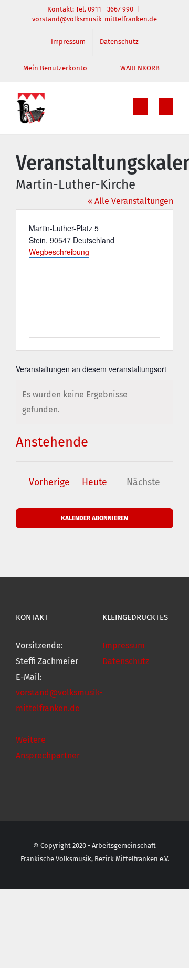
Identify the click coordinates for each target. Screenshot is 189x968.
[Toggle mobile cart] (140, 106)
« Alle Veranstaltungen (130, 201)
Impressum (123, 645)
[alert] (94, 402)
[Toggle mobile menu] (166, 106)
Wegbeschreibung (59, 251)
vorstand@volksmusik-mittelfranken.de (94, 19)
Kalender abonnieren (94, 518)
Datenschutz (125, 661)
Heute (94, 482)
